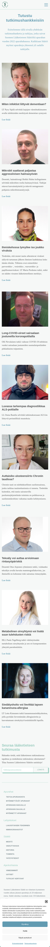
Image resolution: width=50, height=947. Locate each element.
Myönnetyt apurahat (16, 813)
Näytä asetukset (25, 938)
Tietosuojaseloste (30, 943)
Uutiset (9, 874)
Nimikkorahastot (14, 830)
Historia (10, 850)
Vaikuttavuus (12, 846)
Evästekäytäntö (17, 943)
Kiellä (25, 931)
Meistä (9, 842)
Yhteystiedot (12, 858)
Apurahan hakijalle (16, 805)
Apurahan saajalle (15, 809)
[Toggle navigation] (46, 4)
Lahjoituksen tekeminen (18, 825)
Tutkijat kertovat (15, 879)
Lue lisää (6, 119)
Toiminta (10, 854)
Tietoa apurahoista (15, 797)
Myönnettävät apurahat (18, 801)
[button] (46, 901)
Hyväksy (25, 924)
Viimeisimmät (12, 870)
